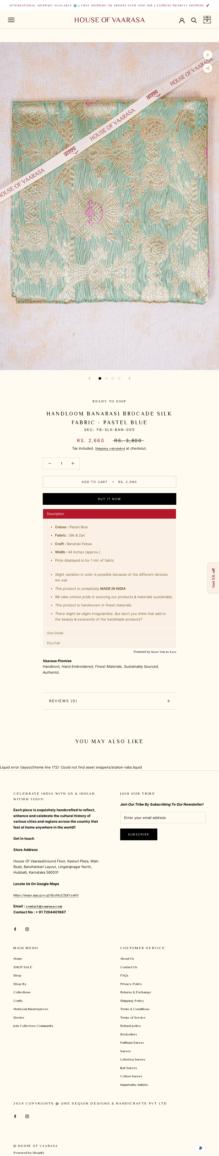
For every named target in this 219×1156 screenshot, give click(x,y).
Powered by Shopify (28, 1153)
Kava (173, 651)
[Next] (129, 378)
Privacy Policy (131, 984)
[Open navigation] (11, 20)
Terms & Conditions (135, 1009)
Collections (22, 992)
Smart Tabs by (160, 651)
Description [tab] (55, 514)
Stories (18, 1017)
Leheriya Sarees (132, 1059)
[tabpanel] (109, 573)
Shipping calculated (110, 448)
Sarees (125, 1051)
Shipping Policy (132, 1001)
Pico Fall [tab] (53, 643)
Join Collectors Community (33, 1026)
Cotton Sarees (131, 1076)
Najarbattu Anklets (134, 1085)
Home (17, 959)
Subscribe (139, 834)
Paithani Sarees (132, 1043)
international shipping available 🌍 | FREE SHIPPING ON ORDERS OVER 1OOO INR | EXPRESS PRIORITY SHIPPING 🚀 (109, 5)
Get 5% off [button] (213, 578)
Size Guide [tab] (55, 633)
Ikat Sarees (128, 1068)
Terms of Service (133, 1017)
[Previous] (89, 378)
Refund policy (130, 1026)
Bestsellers (128, 1034)
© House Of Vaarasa (35, 1146)
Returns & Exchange (135, 992)
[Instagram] (27, 928)
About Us (127, 959)
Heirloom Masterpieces (30, 1009)
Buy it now (109, 499)
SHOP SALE (22, 967)
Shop (17, 975)
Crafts (18, 1001)
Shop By (19, 984)
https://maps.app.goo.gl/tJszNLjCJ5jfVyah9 (46, 895)
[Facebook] (15, 928)
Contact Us (128, 967)
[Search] (194, 20)
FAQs (124, 975)
